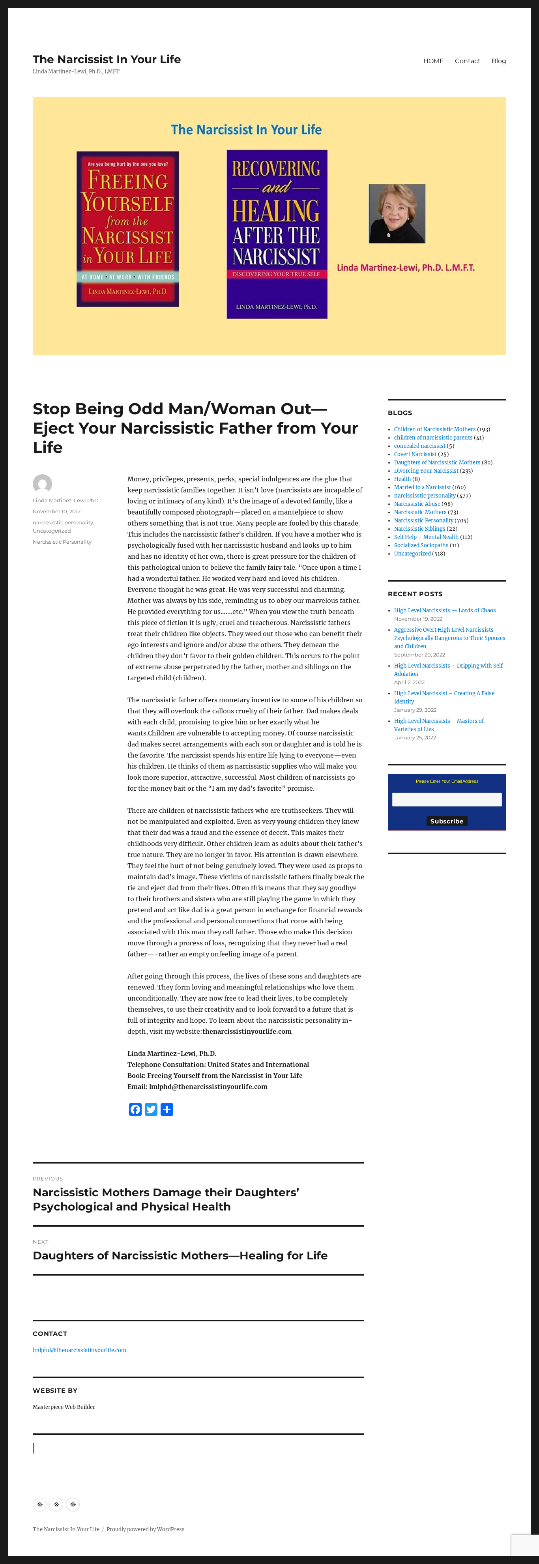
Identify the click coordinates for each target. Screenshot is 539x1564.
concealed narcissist (419, 446)
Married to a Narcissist (422, 487)
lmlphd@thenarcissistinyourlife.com (79, 1350)
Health (402, 479)
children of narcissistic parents (433, 437)
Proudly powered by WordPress (146, 1529)
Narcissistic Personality (62, 542)
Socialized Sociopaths (421, 545)
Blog (499, 61)
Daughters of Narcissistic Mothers (437, 462)
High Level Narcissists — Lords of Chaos (445, 610)
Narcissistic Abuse (417, 504)
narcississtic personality (63, 522)
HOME (433, 61)
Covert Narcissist (415, 454)
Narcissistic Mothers (420, 512)
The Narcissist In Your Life (107, 59)
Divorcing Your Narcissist (426, 471)
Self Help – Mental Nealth (426, 537)
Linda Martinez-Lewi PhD (66, 500)
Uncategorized (52, 531)
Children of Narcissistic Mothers (435, 429)
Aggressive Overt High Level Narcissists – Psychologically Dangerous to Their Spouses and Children (449, 638)
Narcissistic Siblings (419, 529)
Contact (468, 61)
